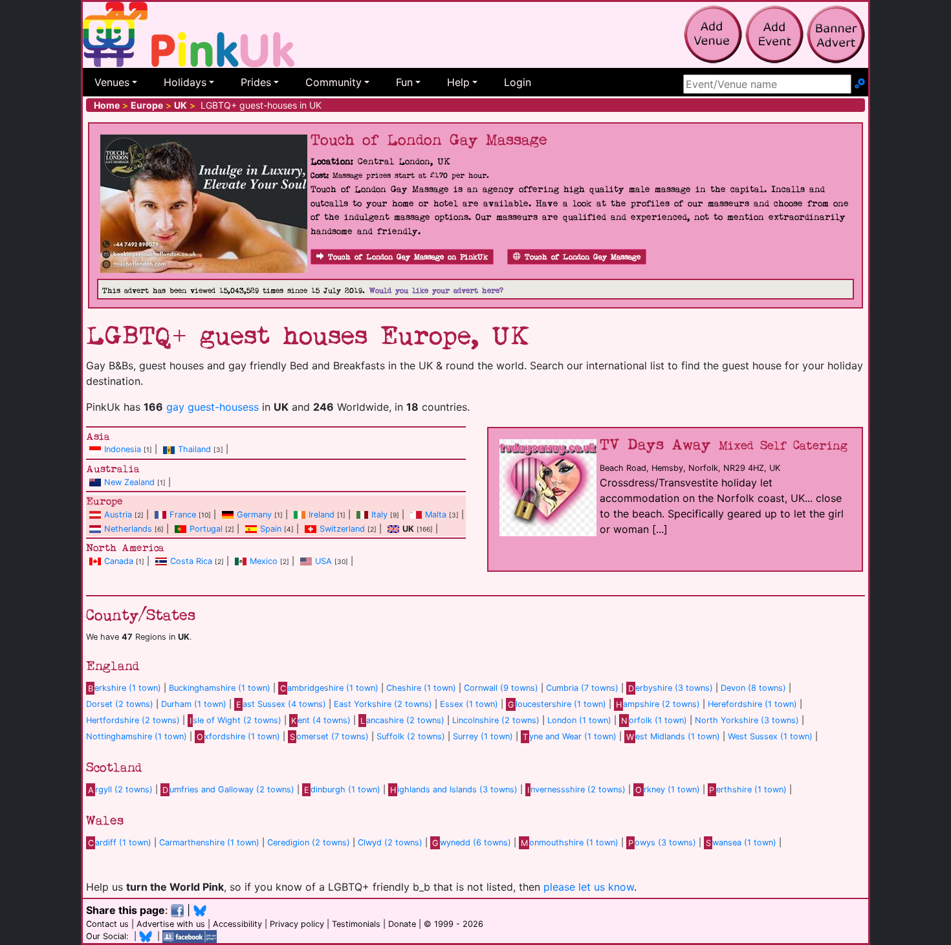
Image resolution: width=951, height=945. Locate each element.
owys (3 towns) (662, 842)
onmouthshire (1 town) (569, 842)
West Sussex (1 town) (770, 736)
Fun (404, 82)
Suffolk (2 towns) (411, 736)
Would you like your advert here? (436, 290)
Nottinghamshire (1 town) (136, 736)
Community (333, 82)
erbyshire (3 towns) (670, 688)
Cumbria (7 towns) (582, 688)
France (182, 514)
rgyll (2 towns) (120, 789)
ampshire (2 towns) (658, 704)
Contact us (107, 924)
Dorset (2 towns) (119, 704)
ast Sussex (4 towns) (281, 704)
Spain (270, 529)
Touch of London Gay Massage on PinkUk (408, 257)
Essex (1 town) (469, 704)
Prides (256, 82)
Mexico (264, 561)
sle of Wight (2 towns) (235, 720)
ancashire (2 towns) (402, 720)
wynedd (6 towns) (471, 842)
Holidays (185, 82)
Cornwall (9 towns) (501, 688)
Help (458, 82)
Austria (118, 514)
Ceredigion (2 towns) (308, 842)
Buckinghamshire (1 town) (219, 688)
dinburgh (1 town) (342, 789)
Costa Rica (191, 561)
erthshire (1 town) (748, 789)
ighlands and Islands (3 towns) (454, 789)
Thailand (194, 449)
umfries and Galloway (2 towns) (228, 789)
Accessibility (237, 924)
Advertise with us (171, 924)
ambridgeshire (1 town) (329, 688)
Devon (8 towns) (753, 688)
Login (517, 82)
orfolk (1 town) (654, 720)
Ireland (321, 514)
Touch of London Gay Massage (582, 257)
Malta (435, 514)
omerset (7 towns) (329, 736)
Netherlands (128, 529)
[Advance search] (860, 84)
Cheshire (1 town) (421, 688)
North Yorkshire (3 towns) (747, 720)
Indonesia (122, 449)
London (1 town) (579, 720)
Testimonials (356, 924)
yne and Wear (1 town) (570, 736)
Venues (111, 82)
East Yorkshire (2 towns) (383, 704)
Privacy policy (297, 924)
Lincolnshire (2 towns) (496, 720)
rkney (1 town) (667, 789)
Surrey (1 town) (483, 736)
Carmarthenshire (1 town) (209, 842)
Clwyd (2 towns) (390, 842)
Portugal (206, 529)
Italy (379, 514)
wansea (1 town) (741, 842)
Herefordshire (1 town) (752, 704)
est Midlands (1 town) (673, 736)
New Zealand (129, 482)
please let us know (588, 886)
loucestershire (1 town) (557, 704)
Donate (402, 924)
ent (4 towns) (321, 720)
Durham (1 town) (193, 704)
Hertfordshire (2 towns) (133, 720)
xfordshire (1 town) (238, 736)
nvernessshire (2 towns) (576, 789)
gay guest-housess (212, 406)
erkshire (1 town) (124, 688)
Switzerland (342, 529)
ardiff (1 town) (119, 842)
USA (323, 561)
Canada (118, 561)
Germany (254, 514)
